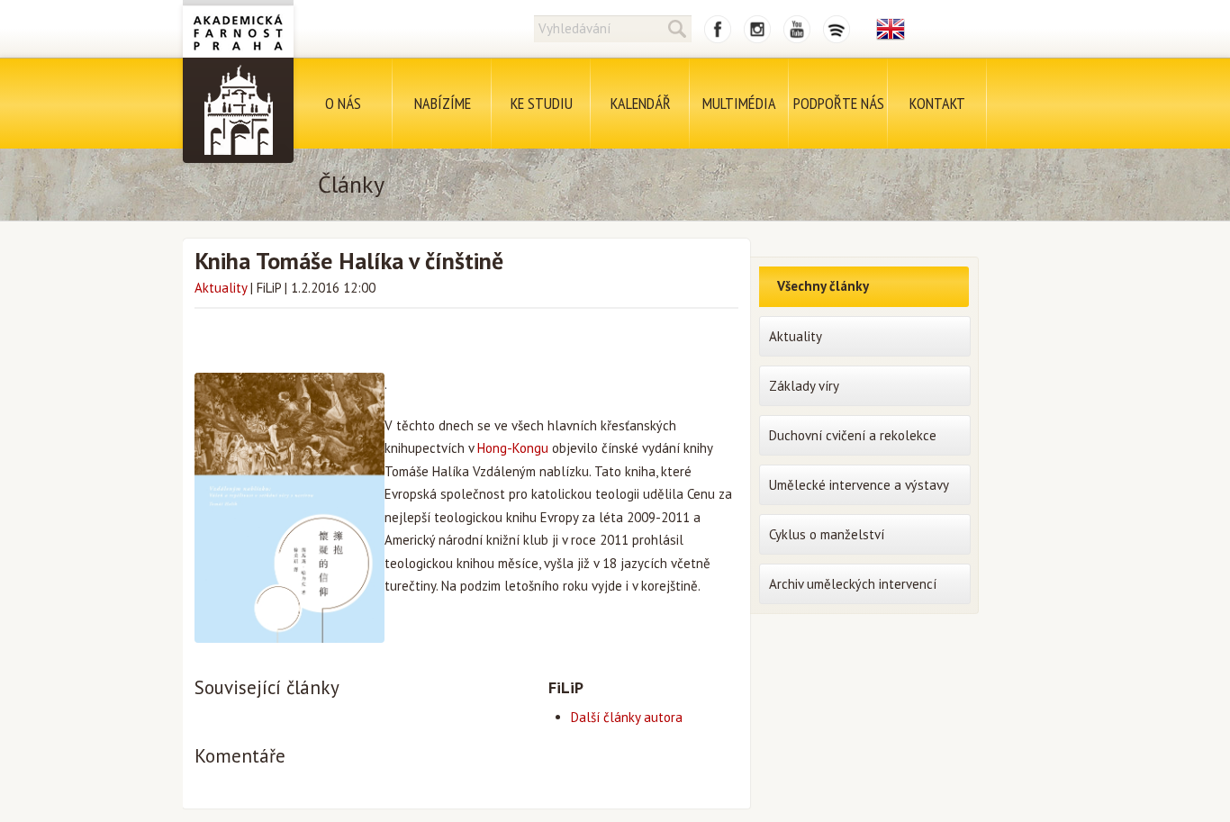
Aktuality (220, 287)
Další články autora (627, 717)
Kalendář (640, 103)
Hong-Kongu (512, 447)
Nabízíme (442, 103)
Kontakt (937, 103)
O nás (343, 103)
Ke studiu (542, 103)
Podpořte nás (838, 103)
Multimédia (739, 103)
